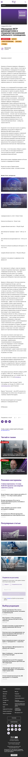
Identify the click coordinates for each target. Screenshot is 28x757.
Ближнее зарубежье (7, 711)
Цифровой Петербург (8, 709)
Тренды (4, 702)
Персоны (5, 693)
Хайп (4, 706)
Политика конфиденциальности (19, 701)
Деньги (4, 696)
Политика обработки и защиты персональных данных (20, 705)
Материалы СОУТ (19, 712)
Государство (6, 700)
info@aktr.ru (18, 377)
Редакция (17, 693)
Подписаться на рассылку (14, 593)
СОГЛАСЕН (14, 755)
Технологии (5, 704)
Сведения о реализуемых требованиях (18, 709)
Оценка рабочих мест (19, 698)
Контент (5, 698)
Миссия (16, 691)
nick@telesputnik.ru (6, 386)
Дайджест (6, 584)
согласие (9, 598)
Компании (5, 691)
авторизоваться (5, 430)
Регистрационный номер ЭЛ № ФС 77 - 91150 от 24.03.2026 (14, 743)
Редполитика (18, 696)
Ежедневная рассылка (17, 584)
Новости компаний (7, 713)
